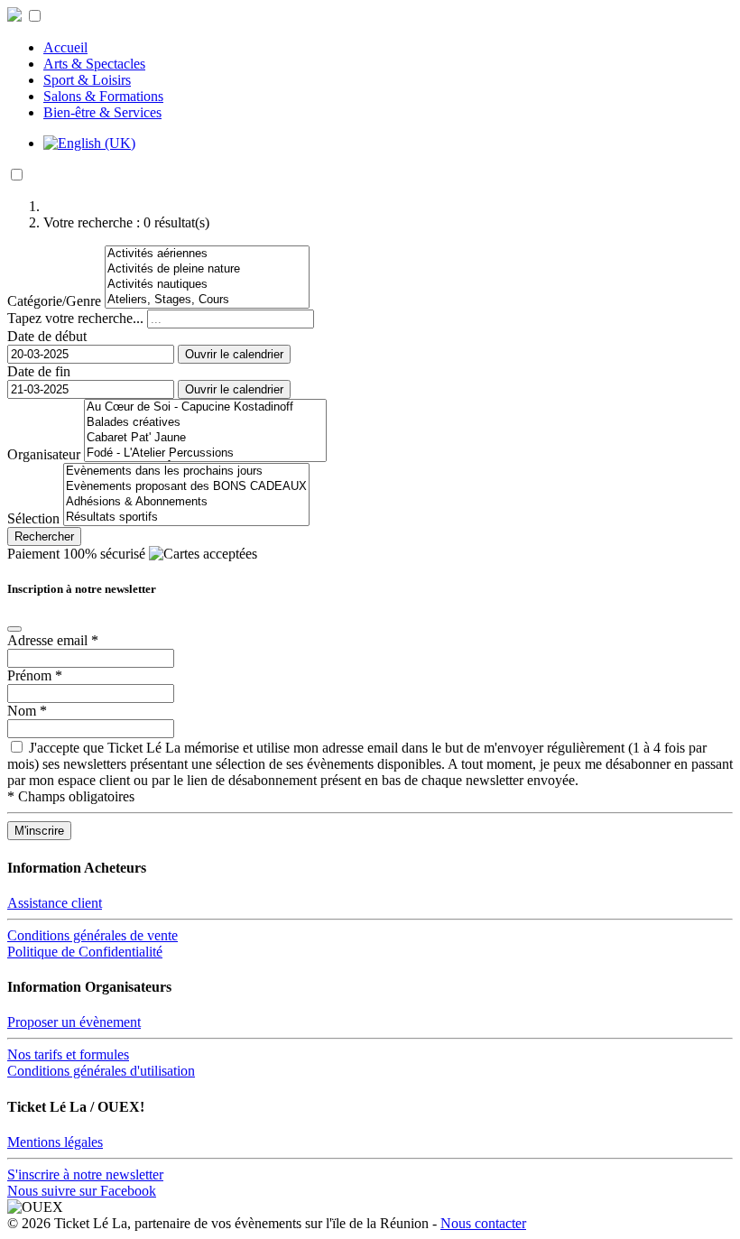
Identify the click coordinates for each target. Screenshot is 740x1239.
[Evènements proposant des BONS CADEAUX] (186, 487)
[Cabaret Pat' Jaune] (205, 438)
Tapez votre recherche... (75, 318)
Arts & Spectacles (94, 63)
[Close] (14, 629)
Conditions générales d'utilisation (101, 1070)
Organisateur (43, 454)
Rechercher (44, 536)
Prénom (34, 675)
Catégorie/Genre (54, 301)
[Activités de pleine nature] (207, 269)
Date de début (47, 336)
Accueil (65, 47)
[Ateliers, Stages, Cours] (207, 300)
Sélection (33, 518)
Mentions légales (55, 1142)
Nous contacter (483, 1223)
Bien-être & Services (102, 112)
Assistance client (54, 903)
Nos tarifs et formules (68, 1054)
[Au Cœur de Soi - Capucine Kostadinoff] (205, 407)
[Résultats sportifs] (186, 517)
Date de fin (38, 371)
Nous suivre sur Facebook (81, 1190)
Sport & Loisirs (87, 80)
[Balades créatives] (205, 422)
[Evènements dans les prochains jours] (186, 471)
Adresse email (52, 640)
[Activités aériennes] (207, 254)
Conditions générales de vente (92, 935)
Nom (27, 710)
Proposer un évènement (74, 1022)
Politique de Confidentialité (84, 951)
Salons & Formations (103, 96)
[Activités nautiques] (207, 284)
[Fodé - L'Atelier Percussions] (205, 453)
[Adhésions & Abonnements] (186, 502)
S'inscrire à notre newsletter (85, 1174)
